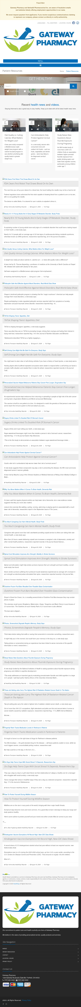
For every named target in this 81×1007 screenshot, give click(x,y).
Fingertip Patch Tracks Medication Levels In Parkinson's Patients (34, 731)
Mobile (5, 948)
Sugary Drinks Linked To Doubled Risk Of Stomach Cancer (31, 422)
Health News (14, 91)
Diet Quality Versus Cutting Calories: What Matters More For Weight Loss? (39, 253)
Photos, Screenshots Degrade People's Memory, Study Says (32, 627)
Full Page (46, 207)
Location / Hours (65, 23)
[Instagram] (77, 22)
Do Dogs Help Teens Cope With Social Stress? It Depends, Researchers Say (39, 766)
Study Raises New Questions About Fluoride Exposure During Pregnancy (38, 662)
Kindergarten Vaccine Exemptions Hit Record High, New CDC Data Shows (38, 838)
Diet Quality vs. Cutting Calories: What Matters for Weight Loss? (14, 138)
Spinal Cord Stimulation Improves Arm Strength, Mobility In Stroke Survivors (40, 558)
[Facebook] (73, 22)
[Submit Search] (73, 86)
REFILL (40, 61)
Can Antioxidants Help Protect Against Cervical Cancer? (40, 138)
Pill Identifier (52, 23)
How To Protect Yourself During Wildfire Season (26, 798)
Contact (5, 955)
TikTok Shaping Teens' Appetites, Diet (21, 320)
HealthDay (16, 884)
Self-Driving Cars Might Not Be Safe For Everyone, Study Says (32, 354)
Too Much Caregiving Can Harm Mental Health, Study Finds (32, 526)
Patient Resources (9, 952)
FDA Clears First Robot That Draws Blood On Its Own (28, 183)
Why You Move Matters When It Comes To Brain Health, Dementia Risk (37, 493)
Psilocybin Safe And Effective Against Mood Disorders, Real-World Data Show (40, 287)
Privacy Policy (7, 961)
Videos (29, 91)
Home (62, 71)
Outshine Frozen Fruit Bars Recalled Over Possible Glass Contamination (38, 590)
